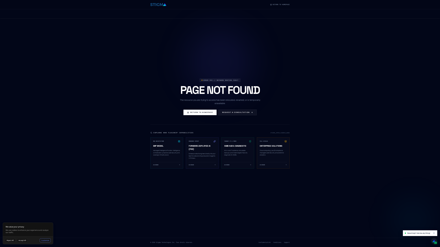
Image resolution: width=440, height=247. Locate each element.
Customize (45, 240)
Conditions (277, 242)
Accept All (22, 240)
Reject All (10, 240)
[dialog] (28, 233)
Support (287, 242)
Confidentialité (264, 242)
